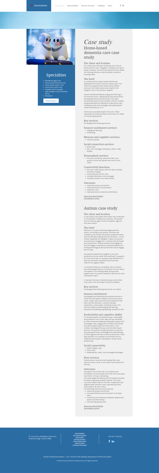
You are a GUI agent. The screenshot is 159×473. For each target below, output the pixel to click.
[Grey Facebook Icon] (120, 5)
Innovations (38, 5)
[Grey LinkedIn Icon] (123, 5)
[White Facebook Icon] (109, 441)
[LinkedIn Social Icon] (113, 441)
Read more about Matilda (93, 196)
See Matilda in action (91, 198)
